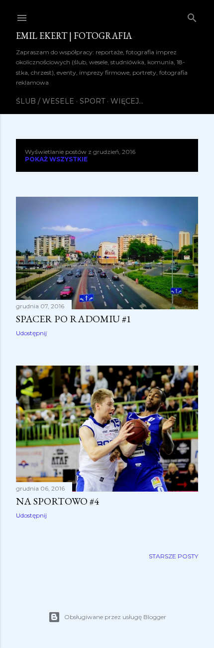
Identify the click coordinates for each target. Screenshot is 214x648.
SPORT (92, 101)
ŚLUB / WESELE (45, 101)
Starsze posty (173, 556)
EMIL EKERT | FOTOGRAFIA (74, 35)
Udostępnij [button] (31, 333)
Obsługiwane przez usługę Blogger (115, 617)
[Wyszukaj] (192, 15)
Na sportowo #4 (57, 501)
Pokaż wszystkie (56, 159)
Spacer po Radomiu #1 (73, 318)
